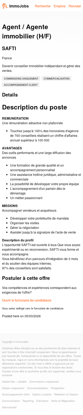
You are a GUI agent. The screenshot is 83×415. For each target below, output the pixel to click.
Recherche (43, 6)
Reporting (28, 401)
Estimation (42, 401)
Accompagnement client (20, 84)
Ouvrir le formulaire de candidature (26, 300)
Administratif (9, 407)
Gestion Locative (41, 394)
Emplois (59, 6)
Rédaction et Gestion (66, 394)
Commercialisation (57, 78)
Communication (11, 401)
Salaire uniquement (13, 388)
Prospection (57, 388)
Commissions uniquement (21, 78)
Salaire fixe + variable (14, 381)
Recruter (75, 6)
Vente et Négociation (63, 401)
